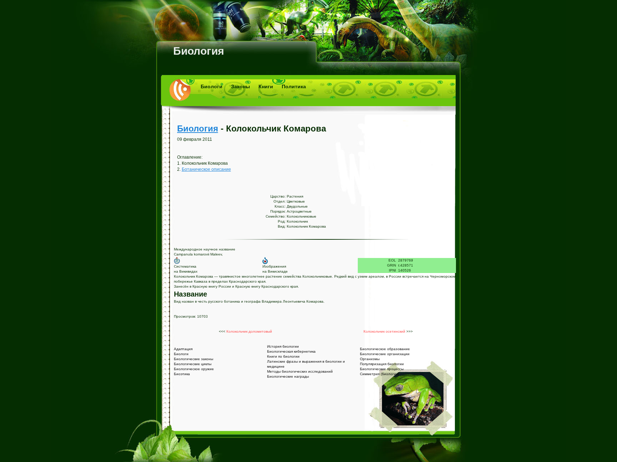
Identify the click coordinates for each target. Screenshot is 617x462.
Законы (240, 86)
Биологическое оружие (194, 369)
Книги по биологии (283, 356)
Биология (198, 51)
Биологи (211, 86)
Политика (294, 86)
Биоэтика (182, 374)
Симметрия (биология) (379, 374)
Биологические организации (385, 354)
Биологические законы (193, 359)
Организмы (370, 359)
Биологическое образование (385, 349)
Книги (266, 86)
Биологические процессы (381, 369)
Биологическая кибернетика (291, 351)
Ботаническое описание (206, 169)
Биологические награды (288, 376)
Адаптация (183, 349)
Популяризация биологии (382, 364)
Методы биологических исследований (300, 371)
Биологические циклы (192, 364)
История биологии (283, 346)
